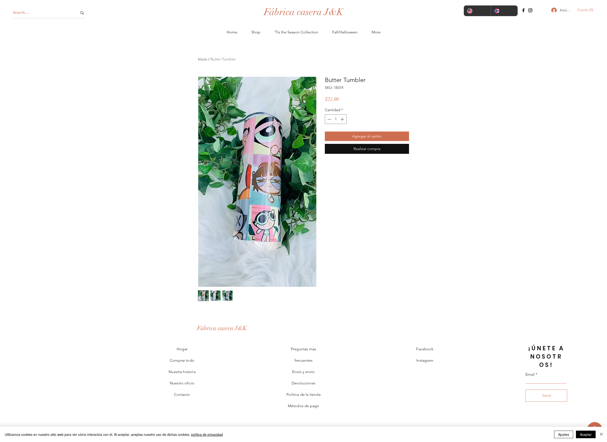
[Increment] (342, 119)
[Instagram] (530, 10)
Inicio (202, 59)
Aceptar (586, 434)
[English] (477, 10)
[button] (583, 10)
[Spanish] (504, 10)
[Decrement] (329, 119)
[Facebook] (523, 10)
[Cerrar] (601, 434)
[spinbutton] (335, 119)
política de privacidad (207, 434)
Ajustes (563, 434)
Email (530, 374)
